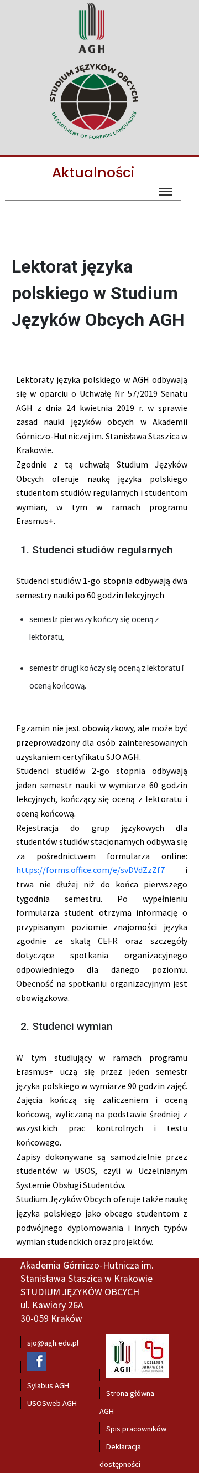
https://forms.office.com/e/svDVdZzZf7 (90, 869)
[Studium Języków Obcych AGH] (98, 102)
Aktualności (93, 172)
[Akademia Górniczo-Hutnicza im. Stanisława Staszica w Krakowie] (91, 52)
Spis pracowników (136, 1429)
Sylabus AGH (48, 1385)
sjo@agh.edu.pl (52, 1343)
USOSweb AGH (52, 1403)
